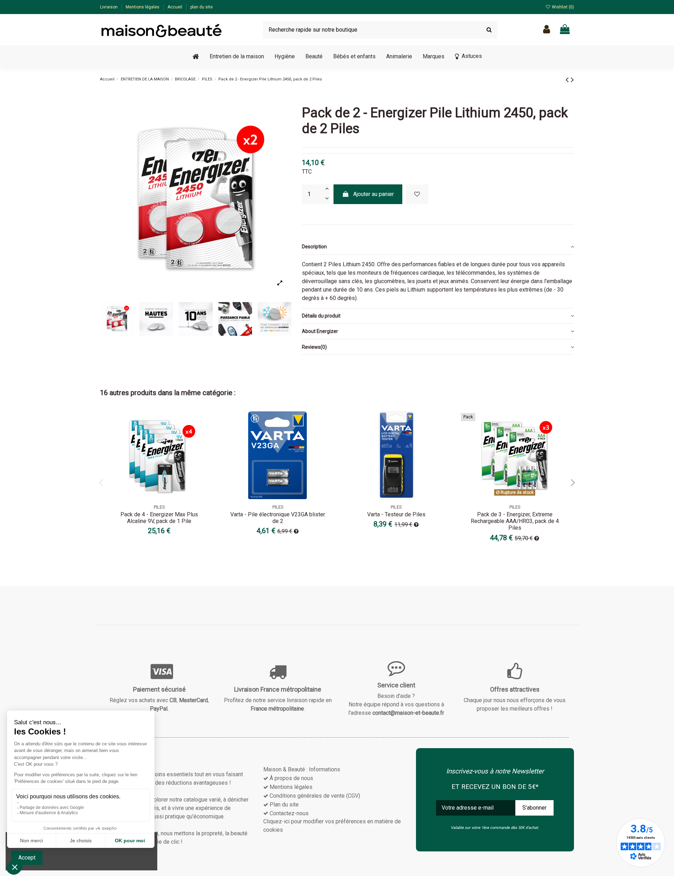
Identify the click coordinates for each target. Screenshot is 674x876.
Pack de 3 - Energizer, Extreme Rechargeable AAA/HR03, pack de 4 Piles (515, 521)
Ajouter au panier (373, 194)
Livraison (109, 7)
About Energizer (320, 331)
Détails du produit (321, 316)
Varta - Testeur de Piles (396, 514)
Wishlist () (562, 7)
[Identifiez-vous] (546, 29)
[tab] (438, 246)
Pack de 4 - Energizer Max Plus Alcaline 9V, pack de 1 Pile (159, 517)
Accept (26, 857)
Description (314, 246)
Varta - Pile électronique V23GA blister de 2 (277, 517)
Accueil (175, 7)
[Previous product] (568, 80)
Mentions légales (143, 7)
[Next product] (572, 80)
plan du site (201, 7)
